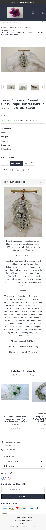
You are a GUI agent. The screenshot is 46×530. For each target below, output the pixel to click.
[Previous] (3, 87)
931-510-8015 (11, 450)
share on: (5, 169)
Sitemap (23, 523)
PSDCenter (32, 526)
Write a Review (31, 120)
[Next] (43, 87)
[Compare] (38, 13)
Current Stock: (8, 157)
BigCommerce (27, 520)
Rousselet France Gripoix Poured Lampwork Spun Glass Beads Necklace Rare (15, 419)
